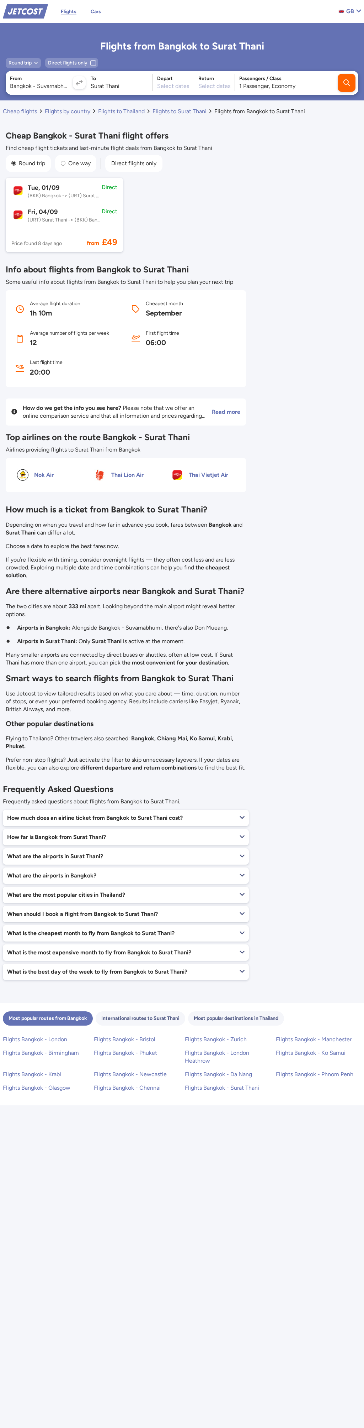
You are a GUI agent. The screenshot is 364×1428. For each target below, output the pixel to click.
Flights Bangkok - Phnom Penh (314, 1074)
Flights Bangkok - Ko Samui (311, 1052)
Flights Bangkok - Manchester (314, 1039)
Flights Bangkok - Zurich (216, 1039)
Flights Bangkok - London (35, 1039)
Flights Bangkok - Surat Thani (222, 1087)
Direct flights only (133, 163)
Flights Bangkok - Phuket (125, 1052)
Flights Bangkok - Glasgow (36, 1087)
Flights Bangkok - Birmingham (41, 1052)
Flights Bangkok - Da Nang (218, 1074)
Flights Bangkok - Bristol (124, 1039)
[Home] (25, 10)
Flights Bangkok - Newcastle (130, 1074)
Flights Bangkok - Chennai (127, 1087)
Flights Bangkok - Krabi (32, 1074)
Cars (96, 12)
